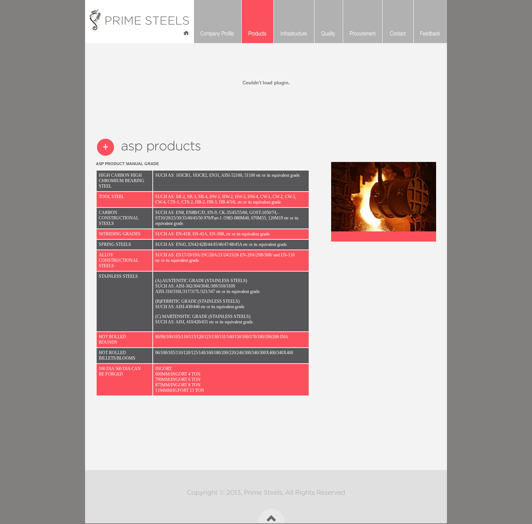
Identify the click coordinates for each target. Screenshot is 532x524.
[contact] (328, 21)
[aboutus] (217, 21)
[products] (257, 21)
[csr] (293, 21)
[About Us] (160, 21)
